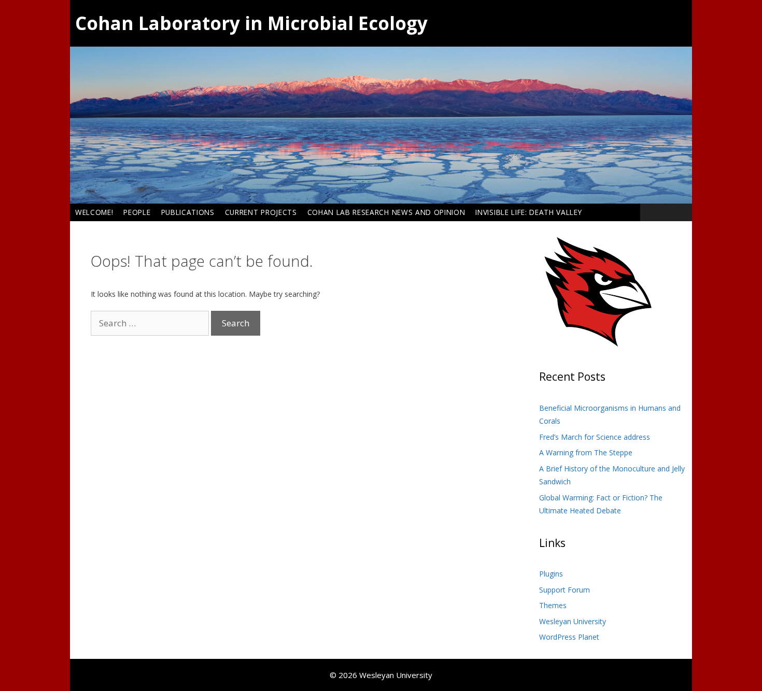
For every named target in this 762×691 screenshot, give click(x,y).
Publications (188, 212)
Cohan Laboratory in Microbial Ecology (251, 23)
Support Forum (564, 590)
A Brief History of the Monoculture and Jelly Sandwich (612, 475)
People (136, 212)
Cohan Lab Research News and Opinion (386, 212)
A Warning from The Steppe (585, 452)
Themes (553, 605)
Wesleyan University (572, 621)
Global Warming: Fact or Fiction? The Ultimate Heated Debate (600, 504)
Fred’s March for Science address (594, 437)
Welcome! (94, 212)
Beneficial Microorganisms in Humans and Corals (610, 414)
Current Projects (261, 212)
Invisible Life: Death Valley (528, 212)
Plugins (551, 574)
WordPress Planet (569, 637)
